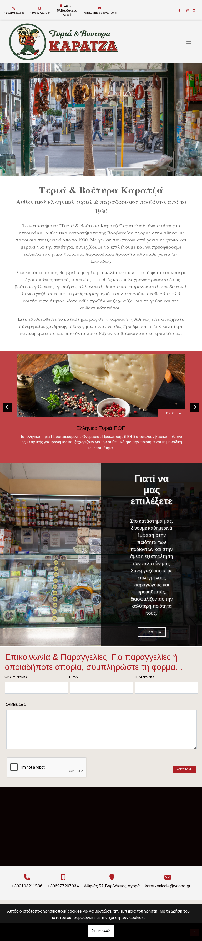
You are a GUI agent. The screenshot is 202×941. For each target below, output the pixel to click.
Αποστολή (184, 769)
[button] (15, 119)
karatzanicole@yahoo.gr (100, 12)
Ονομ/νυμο (15, 677)
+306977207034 (40, 12)
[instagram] (187, 10)
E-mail (74, 677)
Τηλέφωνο (144, 677)
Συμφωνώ (101, 931)
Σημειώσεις (16, 704)
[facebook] (179, 10)
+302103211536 (14, 12)
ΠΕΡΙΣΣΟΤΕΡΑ (171, 413)
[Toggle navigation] (188, 42)
